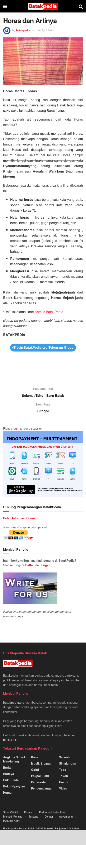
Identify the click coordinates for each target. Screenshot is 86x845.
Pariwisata (38, 782)
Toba (62, 769)
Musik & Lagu (41, 763)
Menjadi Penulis (12, 816)
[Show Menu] (5, 6)
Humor (8, 792)
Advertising (66, 816)
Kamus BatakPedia (49, 311)
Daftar (29, 565)
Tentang (33, 816)
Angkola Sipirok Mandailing (14, 759)
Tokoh (63, 776)
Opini (35, 769)
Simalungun (67, 763)
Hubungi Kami (11, 821)
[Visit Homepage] (43, 6)
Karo (34, 757)
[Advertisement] (43, 369)
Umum (63, 782)
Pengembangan (42, 788)
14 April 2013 (46, 30)
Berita (7, 767)
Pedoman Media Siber (52, 812)
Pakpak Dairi (40, 776)
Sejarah (64, 757)
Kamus (28, 812)
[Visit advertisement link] (43, 464)
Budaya (8, 774)
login (16, 428)
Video (63, 788)
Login (45, 565)
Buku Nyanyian (14, 786)
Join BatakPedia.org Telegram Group (44, 347)
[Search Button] (81, 6)
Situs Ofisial (10, 812)
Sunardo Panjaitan (55, 828)
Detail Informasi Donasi (19, 518)
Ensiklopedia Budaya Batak (18, 828)
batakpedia (23, 30)
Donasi (48, 816)
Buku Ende (11, 780)
